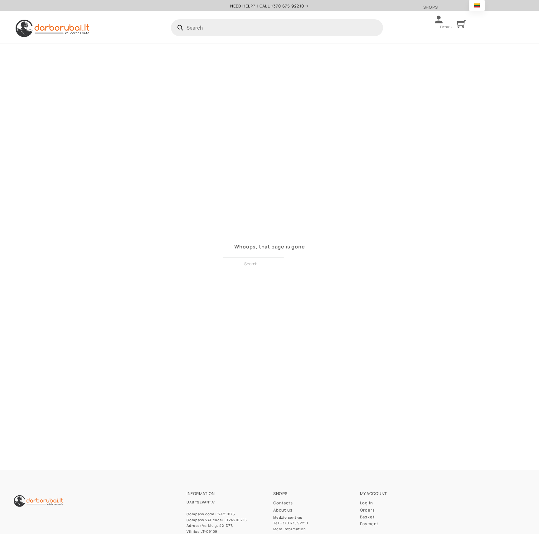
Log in (366, 503)
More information (289, 529)
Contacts (283, 503)
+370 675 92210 (294, 523)
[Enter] (452, 27)
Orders (367, 510)
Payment (369, 524)
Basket (367, 517)
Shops (430, 7)
